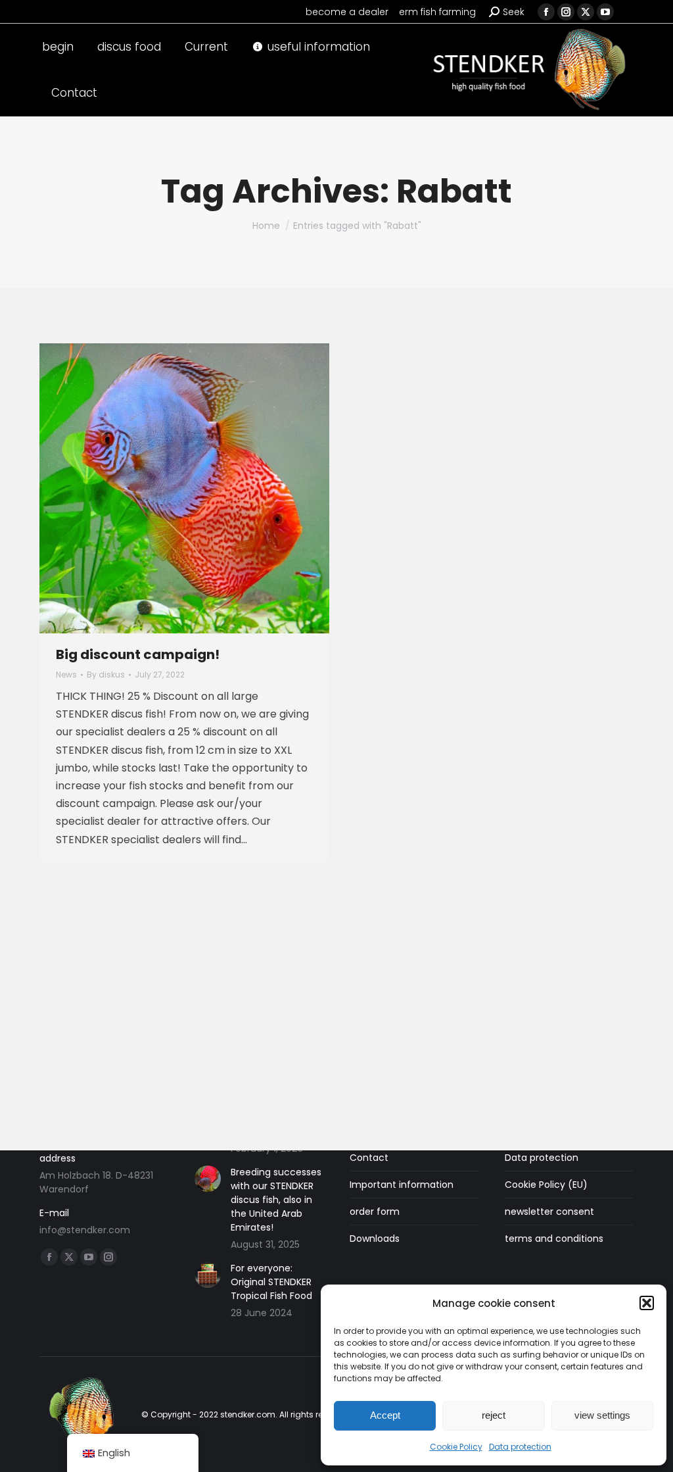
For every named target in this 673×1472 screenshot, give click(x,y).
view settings (602, 1415)
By (106, 674)
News (66, 674)
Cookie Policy (456, 1446)
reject (493, 1415)
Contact (369, 1157)
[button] (646, 1303)
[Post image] (208, 1178)
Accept (385, 1415)
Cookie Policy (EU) (546, 1184)
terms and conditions (554, 1238)
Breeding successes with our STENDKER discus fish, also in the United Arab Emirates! (276, 1199)
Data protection (520, 1446)
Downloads (375, 1238)
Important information (401, 1184)
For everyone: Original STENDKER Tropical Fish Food (271, 1282)
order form (375, 1211)
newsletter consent (549, 1211)
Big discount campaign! (138, 654)
